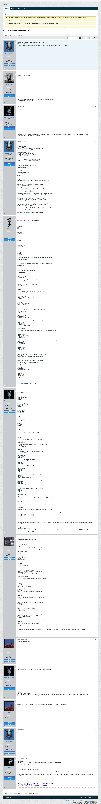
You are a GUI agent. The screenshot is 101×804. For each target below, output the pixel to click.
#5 (95, 218)
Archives (20, 14)
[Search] (80, 38)
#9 (95, 667)
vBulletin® (90, 801)
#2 (95, 73)
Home (6, 793)
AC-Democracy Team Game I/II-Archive (31, 14)
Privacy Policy (94, 800)
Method (9, 649)
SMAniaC (23, 383)
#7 (95, 537)
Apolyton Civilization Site (69, 800)
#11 (95, 729)
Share (10, 63)
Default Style (8, 797)
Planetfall (32, 383)
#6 (95, 390)
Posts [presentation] (5, 35)
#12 (95, 758)
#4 (95, 141)
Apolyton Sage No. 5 (9, 229)
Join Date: (7, 59)
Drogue (9, 767)
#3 (95, 106)
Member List (7, 11)
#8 (95, 639)
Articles (18, 8)
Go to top (93, 797)
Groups (25, 8)
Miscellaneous (14, 14)
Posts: (7, 61)
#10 (95, 702)
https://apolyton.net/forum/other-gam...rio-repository (17, 20)
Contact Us (87, 797)
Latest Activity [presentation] (12, 35)
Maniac (9, 228)
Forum (9, 14)
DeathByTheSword (9, 117)
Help (81, 797)
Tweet (10, 65)
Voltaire (9, 547)
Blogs (12, 8)
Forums (6, 8)
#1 (95, 42)
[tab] (5, 35)
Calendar (14, 11)
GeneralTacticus (9, 53)
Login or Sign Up (92, 1)
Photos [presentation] (20, 35)
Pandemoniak (9, 84)
